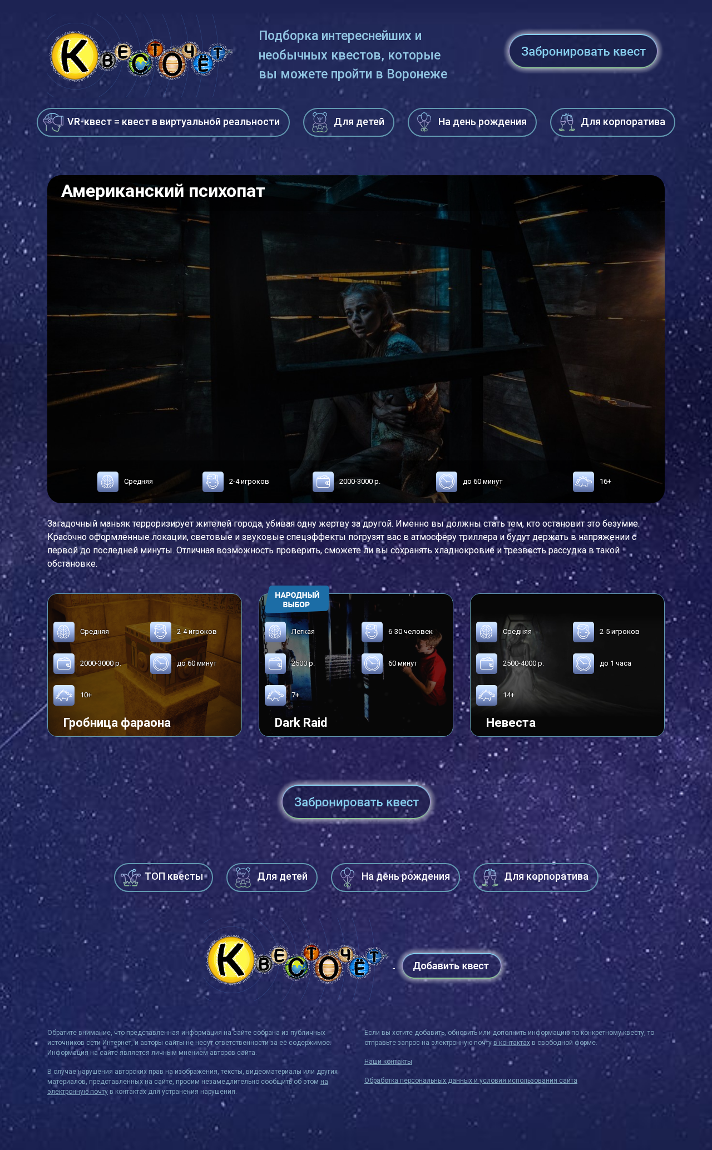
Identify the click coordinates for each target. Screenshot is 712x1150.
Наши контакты (388, 1061)
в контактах (511, 1043)
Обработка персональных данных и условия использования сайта (470, 1080)
